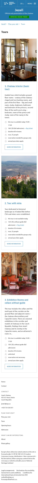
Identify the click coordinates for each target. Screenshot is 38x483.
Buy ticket (29, 128)
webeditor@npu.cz (7, 477)
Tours (3, 421)
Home (3, 382)
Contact (3, 386)
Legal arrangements (8, 470)
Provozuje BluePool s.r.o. (9, 479)
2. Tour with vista (13, 203)
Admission (4, 430)
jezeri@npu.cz (5, 404)
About (3, 439)
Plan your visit (5, 417)
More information (14, 147)
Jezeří (19, 10)
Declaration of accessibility (25, 470)
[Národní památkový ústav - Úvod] (9, 3)
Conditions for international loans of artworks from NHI (16, 474)
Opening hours (6, 425)
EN (21, 4)
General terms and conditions (11, 473)
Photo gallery (5, 443)
